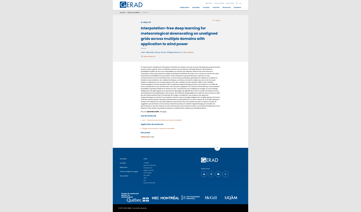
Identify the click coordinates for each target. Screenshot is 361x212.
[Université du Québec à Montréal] (231, 198)
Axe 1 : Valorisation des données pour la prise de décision (162, 120)
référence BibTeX (149, 56)
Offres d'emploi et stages (129, 171)
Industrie (216, 7)
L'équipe (146, 163)
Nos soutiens (148, 173)
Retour (218, 20)
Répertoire (209, 3)
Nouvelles (196, 7)
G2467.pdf (145, 137)
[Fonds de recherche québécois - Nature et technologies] (135, 198)
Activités (206, 7)
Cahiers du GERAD (133, 12)
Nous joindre (230, 3)
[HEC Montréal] (165, 197)
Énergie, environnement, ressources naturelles (158, 128)
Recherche (227, 7)
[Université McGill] (211, 198)
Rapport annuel (148, 170)
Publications (184, 7)
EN (240, 3)
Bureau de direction (150, 165)
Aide (145, 178)
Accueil (122, 12)
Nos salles (147, 175)
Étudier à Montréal (149, 183)
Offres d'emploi (219, 3)
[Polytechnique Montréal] (190, 198)
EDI (145, 180)
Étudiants (237, 7)
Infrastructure (148, 168)
